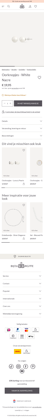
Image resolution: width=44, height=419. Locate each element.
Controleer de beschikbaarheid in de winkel (22, 112)
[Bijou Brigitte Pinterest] (32, 366)
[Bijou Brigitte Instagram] (18, 366)
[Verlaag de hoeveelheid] (4, 103)
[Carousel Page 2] (14, 242)
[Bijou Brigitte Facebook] (25, 366)
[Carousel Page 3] (22, 242)
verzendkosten (36, 407)
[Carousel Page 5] (38, 242)
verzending (15, 88)
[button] (30, 6)
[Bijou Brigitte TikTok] (11, 366)
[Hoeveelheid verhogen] (10, 103)
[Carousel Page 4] (30, 242)
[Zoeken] (8, 6)
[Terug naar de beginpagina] (22, 6)
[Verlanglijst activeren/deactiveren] (39, 77)
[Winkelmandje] (41, 6)
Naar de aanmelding (22, 390)
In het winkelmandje (28, 103)
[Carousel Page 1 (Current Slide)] (5, 242)
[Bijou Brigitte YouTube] (22, 371)
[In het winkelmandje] (24, 184)
